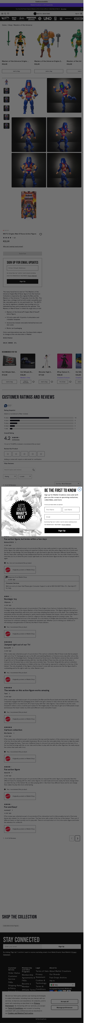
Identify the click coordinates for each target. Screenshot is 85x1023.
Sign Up (62, 530)
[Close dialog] (79, 489)
